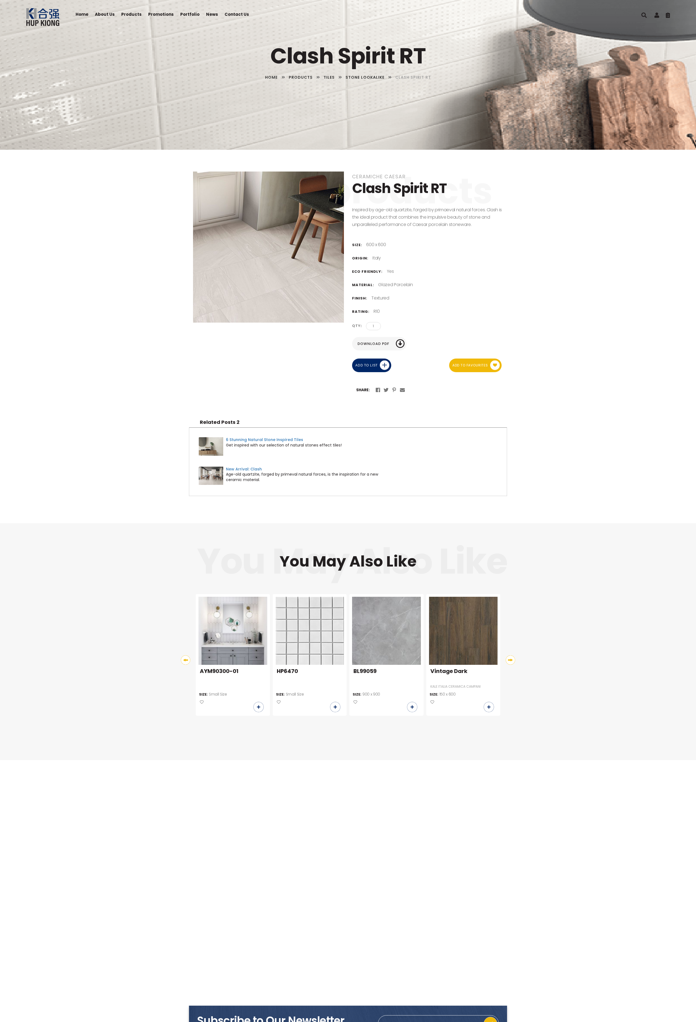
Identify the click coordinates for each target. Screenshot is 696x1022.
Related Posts (220, 422)
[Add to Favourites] (202, 702)
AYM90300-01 (219, 671)
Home (82, 14)
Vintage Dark (448, 671)
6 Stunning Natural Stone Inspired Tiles (264, 439)
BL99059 (365, 671)
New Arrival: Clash (244, 469)
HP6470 (287, 671)
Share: (363, 390)
